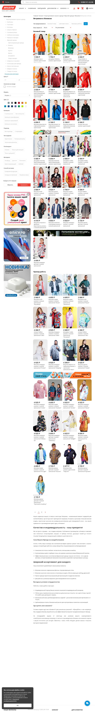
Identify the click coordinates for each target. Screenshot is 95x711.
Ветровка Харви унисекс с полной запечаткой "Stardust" (55, 406)
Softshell (20, 164)
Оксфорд (7, 160)
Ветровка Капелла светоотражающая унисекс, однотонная (55, 162)
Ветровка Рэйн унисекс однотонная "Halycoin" (69, 469)
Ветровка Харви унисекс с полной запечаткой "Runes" (54, 301)
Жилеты (10, 45)
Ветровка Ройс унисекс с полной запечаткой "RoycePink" (39, 302)
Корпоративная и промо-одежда (15, 19)
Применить (24, 185)
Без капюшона (20, 114)
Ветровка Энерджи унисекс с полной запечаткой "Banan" (83, 406)
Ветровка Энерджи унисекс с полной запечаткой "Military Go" (39, 438)
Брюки (10, 53)
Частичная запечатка (11, 142)
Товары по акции (12, 71)
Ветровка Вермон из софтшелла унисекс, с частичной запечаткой (69, 94)
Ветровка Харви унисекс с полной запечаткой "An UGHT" (83, 438)
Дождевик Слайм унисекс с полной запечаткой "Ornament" (68, 334)
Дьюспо (14, 160)
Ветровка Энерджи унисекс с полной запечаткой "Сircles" (39, 406)
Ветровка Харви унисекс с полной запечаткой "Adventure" (68, 302)
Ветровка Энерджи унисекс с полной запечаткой (68, 224)
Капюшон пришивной (11, 120)
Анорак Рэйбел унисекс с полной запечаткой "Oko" (83, 333)
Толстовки (10, 24)
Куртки (10, 50)
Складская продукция (11, 171)
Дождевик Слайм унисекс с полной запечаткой (68, 162)
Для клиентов (77, 710)
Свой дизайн (41, 8)
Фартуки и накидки (12, 37)
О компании (32, 8)
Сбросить (10, 185)
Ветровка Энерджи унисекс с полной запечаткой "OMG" (54, 333)
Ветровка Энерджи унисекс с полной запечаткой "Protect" (40, 366)
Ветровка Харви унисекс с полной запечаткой (68, 193)
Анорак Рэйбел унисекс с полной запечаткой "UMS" (39, 333)
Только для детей (10, 153)
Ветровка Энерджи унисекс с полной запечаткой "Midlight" (69, 437)
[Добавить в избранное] (41, 51)
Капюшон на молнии (11, 124)
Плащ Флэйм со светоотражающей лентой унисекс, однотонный (83, 61)
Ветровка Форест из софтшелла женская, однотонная (69, 125)
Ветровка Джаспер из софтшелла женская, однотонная (84, 93)
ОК (18, 705)
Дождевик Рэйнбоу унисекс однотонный (55, 59)
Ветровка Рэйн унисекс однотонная (69, 59)
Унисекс (7, 150)
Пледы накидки (12, 58)
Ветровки (11, 48)
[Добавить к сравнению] (38, 51)
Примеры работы (77, 23)
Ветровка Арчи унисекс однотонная (40, 59)
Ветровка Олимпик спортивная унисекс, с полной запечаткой (55, 224)
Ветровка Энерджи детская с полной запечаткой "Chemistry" (54, 438)
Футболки (10, 22)
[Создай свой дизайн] (45, 52)
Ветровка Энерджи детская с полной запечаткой (39, 264)
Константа (22, 160)
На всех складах (11, 86)
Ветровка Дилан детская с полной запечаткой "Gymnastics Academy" (40, 501)
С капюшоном (9, 114)
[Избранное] (78, 8)
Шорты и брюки (12, 30)
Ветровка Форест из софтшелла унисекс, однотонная (54, 125)
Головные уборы (12, 32)
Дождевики (11, 56)
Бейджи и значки (12, 69)
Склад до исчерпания (11, 175)
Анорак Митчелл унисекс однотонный (84, 125)
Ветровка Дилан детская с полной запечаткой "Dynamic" (84, 469)
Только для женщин (17, 150)
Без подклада (8, 131)
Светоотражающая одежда (16, 43)
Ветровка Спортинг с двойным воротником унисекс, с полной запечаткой (40, 225)
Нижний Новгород (38, 709)
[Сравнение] (74, 8)
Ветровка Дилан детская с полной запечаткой (83, 224)
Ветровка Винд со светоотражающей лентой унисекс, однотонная (39, 94)
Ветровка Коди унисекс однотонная (54, 92)
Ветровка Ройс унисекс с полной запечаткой (39, 193)
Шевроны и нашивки (13, 61)
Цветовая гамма (64, 23)
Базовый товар (52, 23)
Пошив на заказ (24, 175)
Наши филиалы (10, 710)
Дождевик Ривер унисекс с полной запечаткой (83, 162)
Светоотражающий (10, 164)
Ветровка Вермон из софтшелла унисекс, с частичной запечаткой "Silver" (69, 367)
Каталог (55, 710)
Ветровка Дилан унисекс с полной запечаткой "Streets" (84, 366)
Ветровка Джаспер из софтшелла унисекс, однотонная (40, 125)
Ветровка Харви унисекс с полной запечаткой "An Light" (40, 469)
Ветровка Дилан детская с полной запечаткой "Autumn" (55, 469)
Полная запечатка (19, 139)
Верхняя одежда (12, 40)
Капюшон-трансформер (12, 117)
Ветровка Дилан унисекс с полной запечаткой (54, 193)
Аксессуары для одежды (14, 63)
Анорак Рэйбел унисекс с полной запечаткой (83, 193)
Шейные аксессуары (13, 35)
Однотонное (8, 139)
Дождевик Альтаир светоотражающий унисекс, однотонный (40, 162)
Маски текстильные (13, 66)
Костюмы (10, 27)
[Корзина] (82, 8)
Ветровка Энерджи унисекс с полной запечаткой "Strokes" (69, 406)
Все (86, 23)
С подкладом (18, 131)
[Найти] (23, 2)
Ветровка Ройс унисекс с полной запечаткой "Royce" (83, 301)
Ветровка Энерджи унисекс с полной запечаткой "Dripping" (55, 366)
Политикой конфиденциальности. (11, 700)
